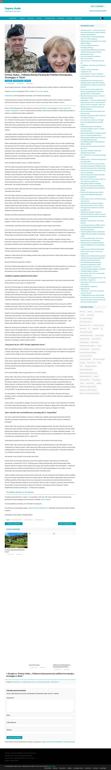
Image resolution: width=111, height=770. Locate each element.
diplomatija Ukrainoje (16, 519)
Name (8, 715)
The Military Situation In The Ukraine (20, 492)
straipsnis (14, 91)
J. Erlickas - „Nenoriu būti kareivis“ (90, 69)
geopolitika (96, 328)
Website (9, 730)
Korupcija (82, 362)
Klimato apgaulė (84, 342)
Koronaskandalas (84, 349)
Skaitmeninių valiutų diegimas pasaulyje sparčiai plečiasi (61, 666)
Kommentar (10, 698)
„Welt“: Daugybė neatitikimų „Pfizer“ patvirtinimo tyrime (67, 523)
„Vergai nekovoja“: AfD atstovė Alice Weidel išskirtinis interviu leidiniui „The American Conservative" (92, 251)
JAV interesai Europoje (86, 332)
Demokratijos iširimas (86, 321)
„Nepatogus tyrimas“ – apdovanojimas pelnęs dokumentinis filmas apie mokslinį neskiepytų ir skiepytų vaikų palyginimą (93, 32)
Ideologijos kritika (50, 18)
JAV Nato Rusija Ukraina (86, 335)
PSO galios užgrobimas (86, 369)
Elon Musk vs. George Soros (88, 280)
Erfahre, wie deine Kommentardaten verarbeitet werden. (58, 742)
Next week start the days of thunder (90, 260)
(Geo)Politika (12, 18)
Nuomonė (69, 18)
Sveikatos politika (84, 380)
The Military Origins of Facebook (89, 271)
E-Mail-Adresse (11, 722)
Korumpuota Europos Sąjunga (88, 352)
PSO (81, 366)
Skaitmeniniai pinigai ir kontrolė (88, 373)
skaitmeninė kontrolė (85, 376)
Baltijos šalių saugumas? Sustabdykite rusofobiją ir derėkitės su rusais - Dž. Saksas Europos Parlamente (92, 129)
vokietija (98, 383)
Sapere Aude (13, 8)
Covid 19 (82, 315)
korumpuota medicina (86, 356)
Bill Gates (82, 311)
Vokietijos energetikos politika (88, 386)
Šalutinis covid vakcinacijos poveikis (89, 393)
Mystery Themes (51, 766)
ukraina (82, 383)
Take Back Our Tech (86, 71)
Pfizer (99, 362)
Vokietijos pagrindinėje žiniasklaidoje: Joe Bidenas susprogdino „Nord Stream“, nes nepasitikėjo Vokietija (15, 523)
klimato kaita (94, 342)
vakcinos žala (90, 383)
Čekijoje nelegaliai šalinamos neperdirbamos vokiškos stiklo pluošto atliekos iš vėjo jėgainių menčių (93, 234)
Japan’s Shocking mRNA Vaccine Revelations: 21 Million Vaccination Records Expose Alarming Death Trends (93, 52)
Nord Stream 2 (91, 362)
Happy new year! (85, 288)
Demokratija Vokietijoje (86, 318)
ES (89, 328)
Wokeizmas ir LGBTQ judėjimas (88, 390)
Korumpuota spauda (98, 359)
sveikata (96, 376)
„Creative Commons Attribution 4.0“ (38, 508)
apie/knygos (78, 18)
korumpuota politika (85, 359)
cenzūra (89, 311)
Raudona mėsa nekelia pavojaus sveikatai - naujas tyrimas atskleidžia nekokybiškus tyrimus (92, 194)
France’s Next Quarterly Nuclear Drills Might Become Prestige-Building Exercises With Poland (92, 122)
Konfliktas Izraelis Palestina (87, 345)
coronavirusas (98, 311)
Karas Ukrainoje (29, 519)
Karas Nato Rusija (84, 339)
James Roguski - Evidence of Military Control (93, 225)
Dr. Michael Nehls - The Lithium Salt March (92, 74)
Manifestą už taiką (45, 108)
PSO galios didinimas (90, 366)
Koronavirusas (96, 349)
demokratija (90, 315)
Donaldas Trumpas (98, 325)
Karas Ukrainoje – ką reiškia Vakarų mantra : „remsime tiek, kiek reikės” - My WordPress (35, 682)
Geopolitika (8, 80)
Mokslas (22, 18)
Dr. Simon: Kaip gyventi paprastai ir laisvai (15, 551)
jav (102, 328)
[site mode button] (102, 18)
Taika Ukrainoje (39, 519)
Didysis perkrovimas (85, 325)
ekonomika (83, 328)
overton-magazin (43, 91)
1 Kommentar (29, 83)
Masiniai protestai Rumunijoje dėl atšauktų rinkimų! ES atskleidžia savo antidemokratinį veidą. (92, 245)
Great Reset (60, 18)
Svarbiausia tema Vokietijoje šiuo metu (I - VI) (93, 277)
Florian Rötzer (9, 95)
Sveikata (38, 18)
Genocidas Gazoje (34, 665)
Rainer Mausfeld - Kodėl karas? (89, 286)
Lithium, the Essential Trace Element (90, 56)
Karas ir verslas (99, 335)
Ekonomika (31, 18)
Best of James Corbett (87, 58)
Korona (99, 345)
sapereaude (20, 83)
